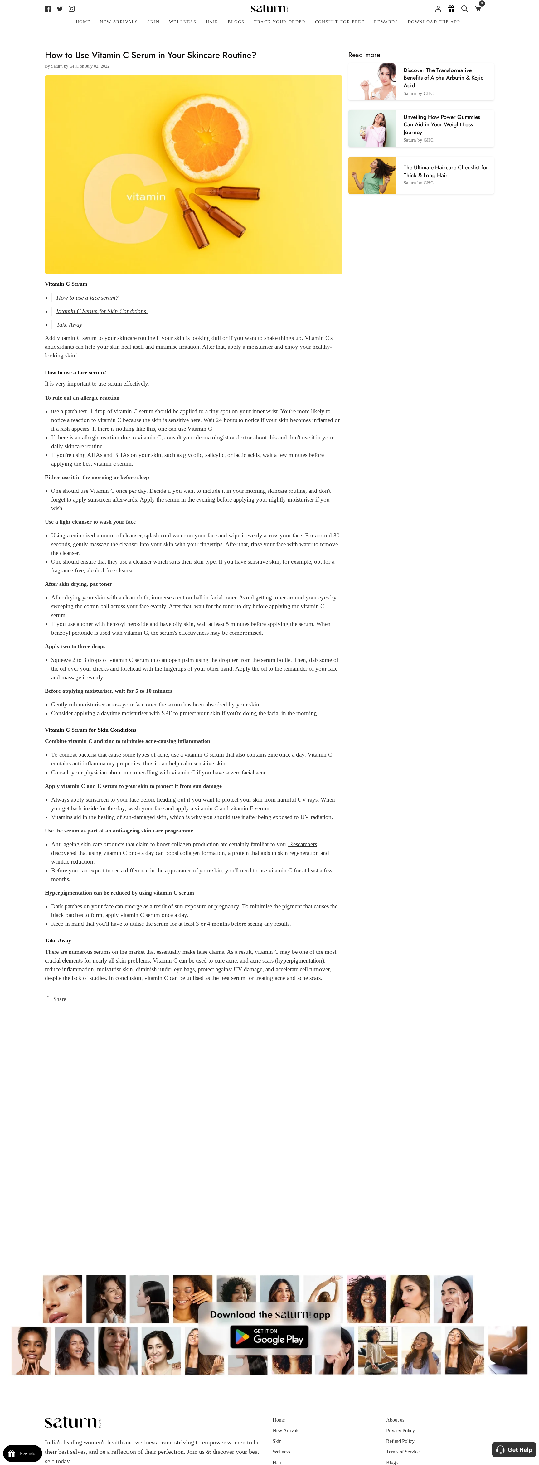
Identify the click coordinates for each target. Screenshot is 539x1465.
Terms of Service (403, 1451)
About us (395, 1420)
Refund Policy (400, 1441)
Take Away (69, 324)
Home (279, 1420)
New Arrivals (286, 1430)
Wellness (281, 1451)
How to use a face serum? (87, 297)
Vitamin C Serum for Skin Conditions (102, 311)
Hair (277, 1462)
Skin (277, 1441)
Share (59, 999)
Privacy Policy (400, 1430)
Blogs (392, 1462)
